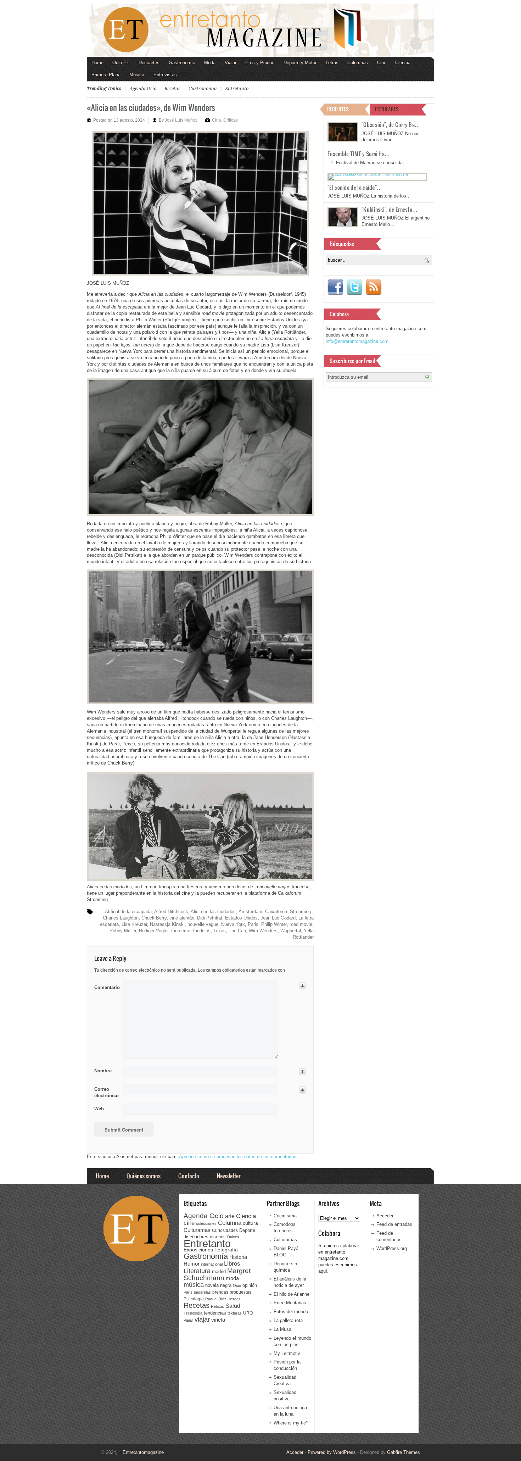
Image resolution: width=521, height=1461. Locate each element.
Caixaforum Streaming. (288, 911)
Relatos (217, 1306)
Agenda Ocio (142, 88)
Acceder (384, 1215)
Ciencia (402, 62)
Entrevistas (165, 74)
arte (230, 1216)
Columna (229, 1223)
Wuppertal (290, 930)
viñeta (218, 1320)
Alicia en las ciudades (213, 911)
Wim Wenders (263, 930)
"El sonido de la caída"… (354, 187)
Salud (232, 1306)
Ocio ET (120, 62)
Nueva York (233, 924)
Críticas (230, 120)
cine (189, 1222)
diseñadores (196, 1236)
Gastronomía (182, 62)
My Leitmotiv (287, 1353)
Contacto (188, 1176)
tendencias (215, 1313)
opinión (249, 1285)
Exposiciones (198, 1249)
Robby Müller (123, 930)
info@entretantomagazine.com (357, 341)
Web (99, 1108)
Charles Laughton (121, 918)
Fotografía (226, 1249)
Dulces (233, 1237)
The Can (237, 930)
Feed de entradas (394, 1224)
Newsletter (228, 1176)
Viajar (230, 62)
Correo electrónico (105, 1092)
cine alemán (181, 918)
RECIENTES (338, 109)
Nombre (103, 1070)
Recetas (172, 88)
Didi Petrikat (209, 918)
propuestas (240, 1292)
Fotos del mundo (291, 1311)
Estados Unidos (241, 918)
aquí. (323, 1271)
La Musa (282, 1329)
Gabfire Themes (403, 1452)
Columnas (357, 62)
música (194, 1284)
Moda (209, 62)
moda (232, 1278)
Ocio (237, 1285)
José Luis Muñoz (181, 120)
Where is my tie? (291, 1423)
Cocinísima (285, 1215)
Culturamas (197, 1230)
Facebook (335, 287)
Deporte (247, 1230)
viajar (202, 1319)
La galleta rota (288, 1320)
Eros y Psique (259, 62)
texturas (235, 1313)
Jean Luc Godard (278, 918)
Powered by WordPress (332, 1452)
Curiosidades (225, 1230)
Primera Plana (106, 74)
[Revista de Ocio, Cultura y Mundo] (260, 30)
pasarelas (202, 1292)
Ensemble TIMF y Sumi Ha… (358, 153)
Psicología (194, 1298)
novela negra (218, 1285)
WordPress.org (391, 1248)
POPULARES (387, 109)
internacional (212, 1264)
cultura (250, 1223)
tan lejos (202, 930)
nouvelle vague (202, 924)
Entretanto (236, 88)
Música (136, 74)
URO (248, 1313)
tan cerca (180, 930)
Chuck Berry (154, 918)
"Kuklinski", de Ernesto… (390, 209)
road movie (301, 924)
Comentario (105, 986)
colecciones (206, 1223)
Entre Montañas (290, 1302)
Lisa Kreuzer (134, 924)
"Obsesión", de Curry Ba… (391, 124)
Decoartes (149, 62)
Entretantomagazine (141, 1452)
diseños (218, 1236)
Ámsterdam (250, 911)
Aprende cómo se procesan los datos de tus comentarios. (238, 1156)
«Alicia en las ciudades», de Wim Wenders (151, 107)
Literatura (197, 1270)
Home (97, 62)
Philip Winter (274, 924)
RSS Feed (373, 287)
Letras (332, 62)
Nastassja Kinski (167, 924)
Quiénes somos (144, 1176)
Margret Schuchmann (217, 1274)
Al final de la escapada (128, 911)
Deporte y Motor (300, 62)
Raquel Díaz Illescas (223, 1299)
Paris (253, 924)
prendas (220, 1292)
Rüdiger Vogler (153, 930)
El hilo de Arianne (291, 1294)
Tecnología (193, 1313)
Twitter (354, 287)
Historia (238, 1257)
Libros (232, 1263)
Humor (192, 1264)
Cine (381, 62)
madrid (219, 1271)
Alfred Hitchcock (171, 911)
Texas (219, 930)
